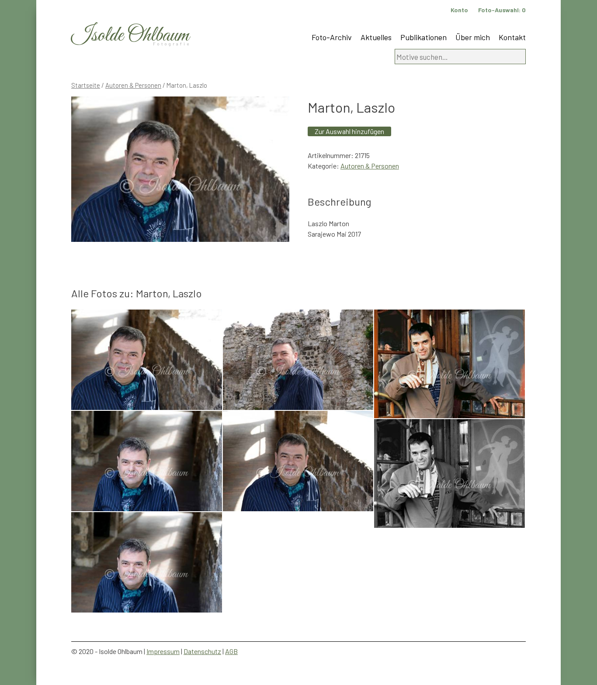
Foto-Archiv (332, 37)
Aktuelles (376, 37)
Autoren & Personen (133, 85)
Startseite (85, 85)
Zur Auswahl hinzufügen (349, 131)
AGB (231, 651)
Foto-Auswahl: (502, 10)
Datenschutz (202, 651)
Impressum (163, 651)
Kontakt (512, 37)
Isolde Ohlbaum (130, 35)
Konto (459, 10)
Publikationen (423, 37)
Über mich (472, 37)
